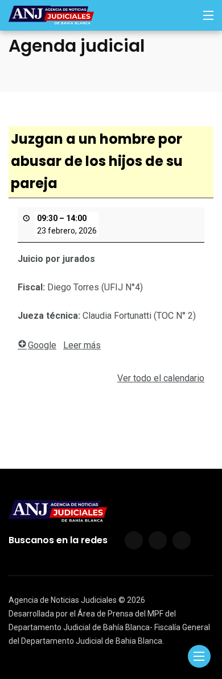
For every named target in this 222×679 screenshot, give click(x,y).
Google (42, 345)
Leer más (82, 345)
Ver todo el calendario (160, 378)
